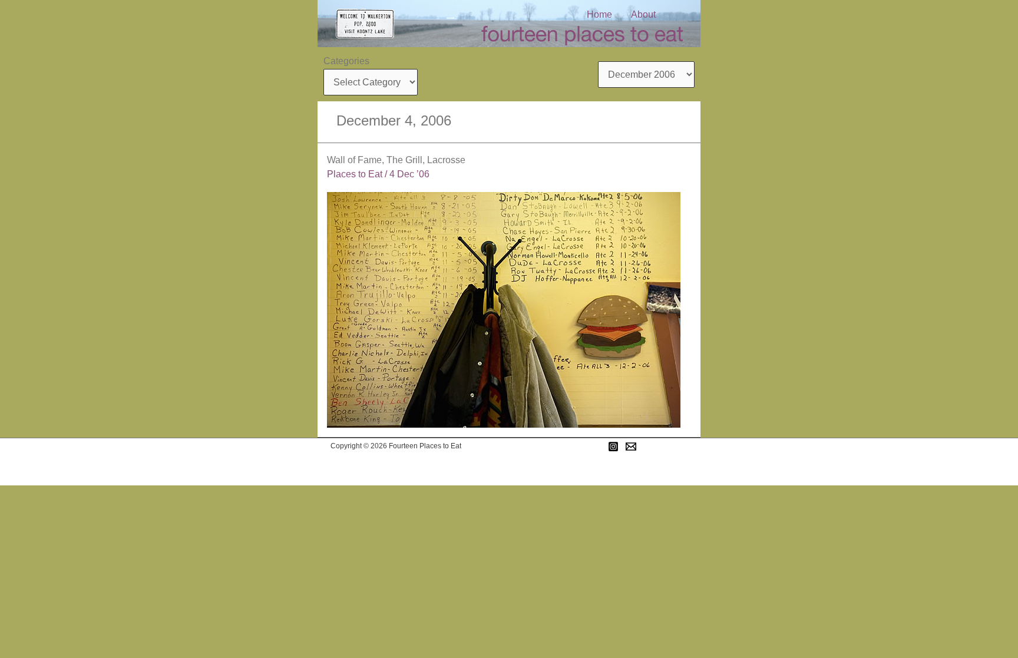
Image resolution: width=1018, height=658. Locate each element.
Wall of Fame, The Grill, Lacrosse (396, 160)
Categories (346, 61)
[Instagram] (613, 446)
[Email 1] (631, 446)
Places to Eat (354, 174)
